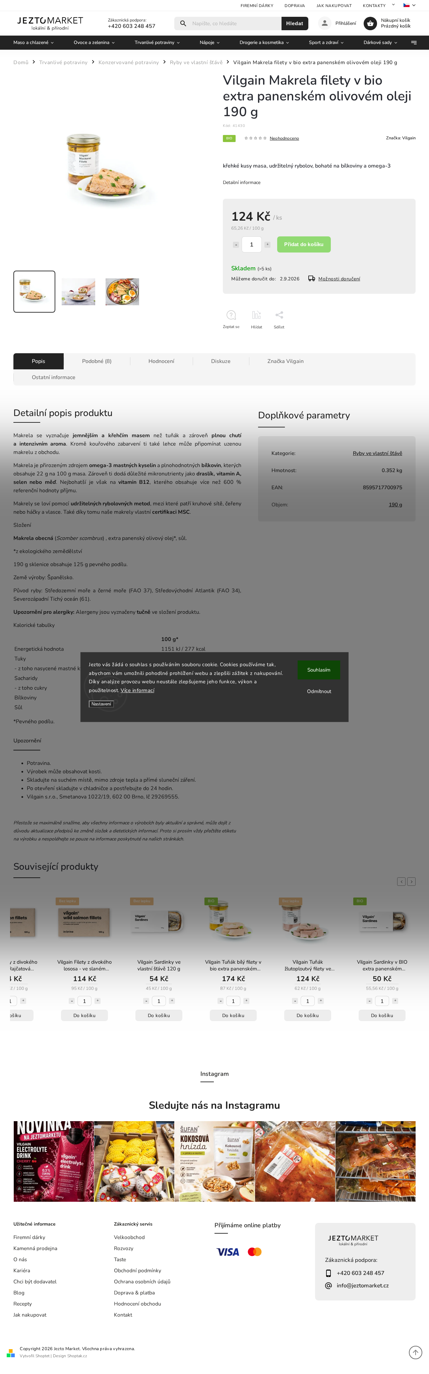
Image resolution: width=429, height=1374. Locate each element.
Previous (403, 881)
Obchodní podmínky (137, 1270)
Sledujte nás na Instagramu (214, 1105)
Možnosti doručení (339, 279)
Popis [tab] (38, 361)
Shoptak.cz (77, 1356)
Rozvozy (123, 1248)
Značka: (401, 138)
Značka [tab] (285, 361)
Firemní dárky (257, 5)
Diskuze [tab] (221, 361)
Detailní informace (241, 182)
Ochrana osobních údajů (142, 1281)
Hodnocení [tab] (161, 361)
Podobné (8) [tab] (97, 361)
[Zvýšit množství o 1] (267, 245)
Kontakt (123, 1314)
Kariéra (21, 1270)
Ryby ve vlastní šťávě (377, 453)
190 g (395, 504)
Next (413, 881)
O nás (20, 1259)
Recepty (22, 1303)
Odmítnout (319, 691)
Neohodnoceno (284, 138)
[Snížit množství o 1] (236, 245)
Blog (18, 1292)
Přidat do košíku (303, 244)
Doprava (295, 5)
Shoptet (43, 1356)
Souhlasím (318, 670)
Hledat (294, 23)
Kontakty (374, 5)
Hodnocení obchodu (137, 1303)
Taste (120, 1259)
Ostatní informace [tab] (53, 377)
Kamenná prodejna (35, 1248)
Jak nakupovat (334, 5)
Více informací (137, 690)
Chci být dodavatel (35, 1281)
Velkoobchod (129, 1237)
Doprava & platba (134, 1292)
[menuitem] (38, 43)
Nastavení (101, 703)
